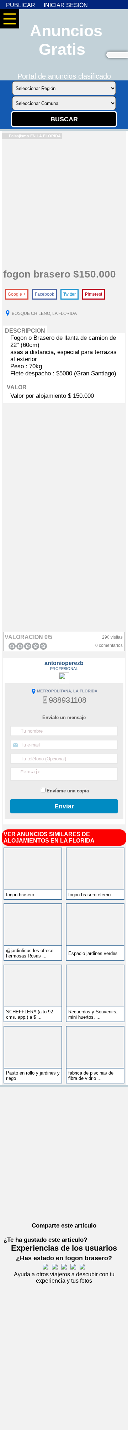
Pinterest (93, 294)
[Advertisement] (64, 203)
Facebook (44, 294)
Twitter (69, 294)
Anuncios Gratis (66, 40)
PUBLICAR (20, 5)
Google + (17, 294)
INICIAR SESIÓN (66, 5)
